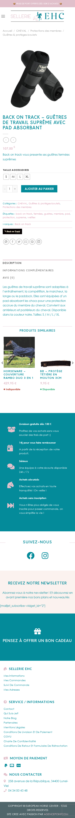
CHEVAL (21, 30)
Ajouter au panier (39, 189)
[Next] (72, 370)
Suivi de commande (16, 684)
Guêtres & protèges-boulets (20, 34)
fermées (38, 213)
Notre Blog (10, 718)
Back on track (23, 224)
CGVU (7, 736)
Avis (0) (9, 278)
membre (59, 213)
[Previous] (2, 370)
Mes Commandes (14, 680)
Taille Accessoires (16, 170)
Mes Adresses (12, 689)
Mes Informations (14, 675)
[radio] (6, 177)
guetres (48, 213)
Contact (9, 708)
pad (67, 213)
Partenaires (10, 722)
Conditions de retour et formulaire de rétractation (36, 745)
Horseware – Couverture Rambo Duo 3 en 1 (18, 374)
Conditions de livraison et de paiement (28, 731)
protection (9, 217)
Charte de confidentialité (20, 741)
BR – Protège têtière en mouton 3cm (51, 374)
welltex (31, 217)
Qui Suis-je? (11, 713)
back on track (24, 213)
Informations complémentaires (28, 270)
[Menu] (3, 16)
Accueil (7, 30)
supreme (21, 217)
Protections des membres (45, 30)
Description (12, 263)
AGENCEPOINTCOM (56, 814)
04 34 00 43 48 (17, 790)
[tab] (37, 263)
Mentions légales (14, 727)
